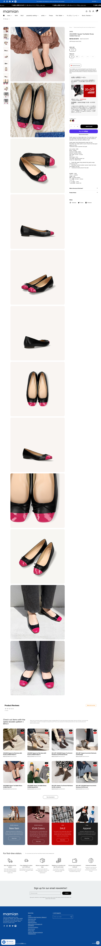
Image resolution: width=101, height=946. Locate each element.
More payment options (83, 134)
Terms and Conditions (33, 927)
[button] (90, 11)
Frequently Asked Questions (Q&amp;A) (37, 917)
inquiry (29, 915)
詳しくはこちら (5, 5)
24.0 (88, 56)
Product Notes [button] (72, 192)
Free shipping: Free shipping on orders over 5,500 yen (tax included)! (50, 1)
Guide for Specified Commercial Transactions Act (35, 933)
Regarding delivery (32, 922)
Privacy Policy (31, 930)
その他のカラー (72, 118)
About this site (31, 929)
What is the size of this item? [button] (76, 188)
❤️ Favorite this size (75, 65)
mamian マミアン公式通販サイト (19, 943)
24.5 (93, 56)
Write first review (91, 705)
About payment (31, 920)
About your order (32, 919)
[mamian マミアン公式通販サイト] (10, 11)
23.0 (77, 56)
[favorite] (86, 11)
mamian (71, 31)
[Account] (93, 11)
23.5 (82, 56)
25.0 (72, 60)
